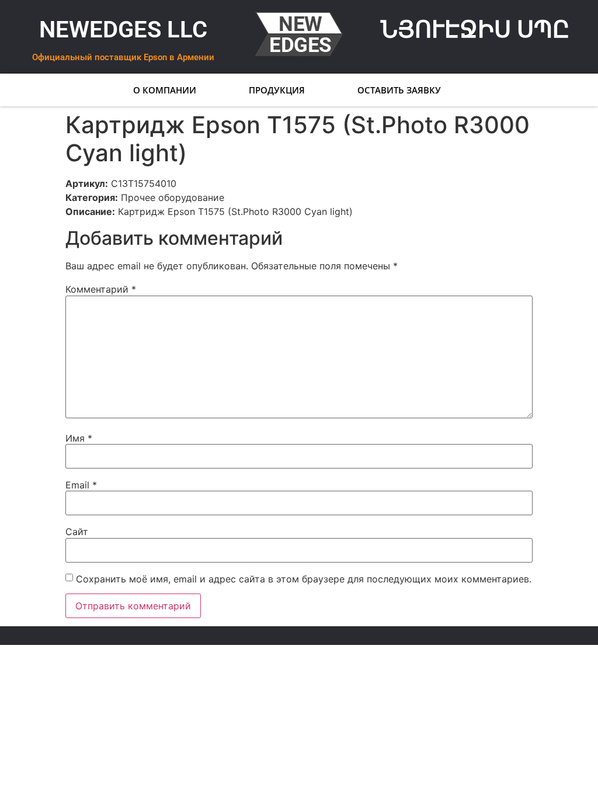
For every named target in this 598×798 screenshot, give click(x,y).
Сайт (76, 531)
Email (81, 485)
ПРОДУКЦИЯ (277, 90)
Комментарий (100, 289)
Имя (78, 438)
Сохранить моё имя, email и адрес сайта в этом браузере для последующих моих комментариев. (303, 579)
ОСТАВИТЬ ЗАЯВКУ (399, 90)
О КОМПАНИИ (165, 90)
